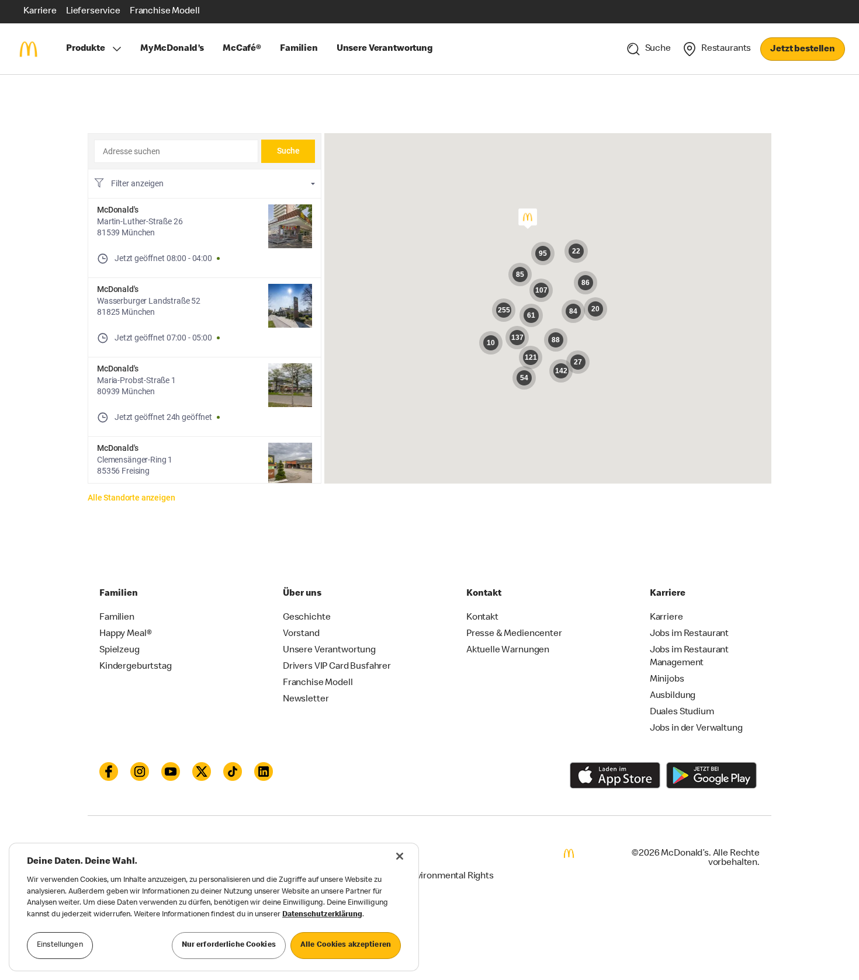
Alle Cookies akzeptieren (345, 945)
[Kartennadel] (527, 219)
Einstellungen (60, 945)
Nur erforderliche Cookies (229, 945)
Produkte (85, 49)
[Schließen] (400, 856)
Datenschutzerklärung (322, 915)
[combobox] (176, 151)
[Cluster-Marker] (551, 316)
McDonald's (117, 209)
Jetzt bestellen (802, 49)
